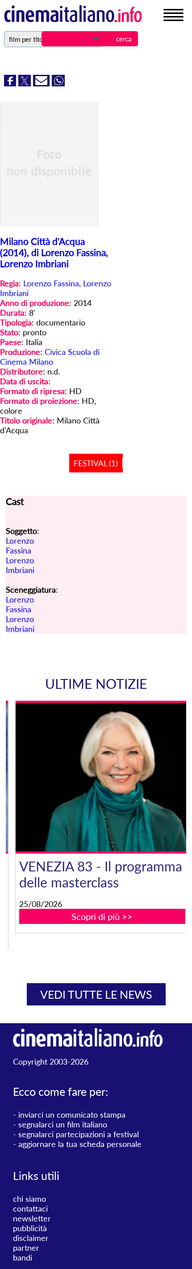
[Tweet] (25, 83)
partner (26, 1248)
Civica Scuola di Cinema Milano (50, 356)
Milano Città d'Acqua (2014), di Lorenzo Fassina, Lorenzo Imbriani (54, 252)
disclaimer (31, 1238)
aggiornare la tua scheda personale (80, 1144)
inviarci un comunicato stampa (71, 1114)
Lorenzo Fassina (51, 283)
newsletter (32, 1218)
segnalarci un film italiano (62, 1124)
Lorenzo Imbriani (20, 565)
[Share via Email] (42, 83)
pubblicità (30, 1228)
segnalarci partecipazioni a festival (78, 1134)
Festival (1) (96, 463)
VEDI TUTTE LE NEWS (96, 994)
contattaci (30, 1208)
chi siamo (29, 1199)
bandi (22, 1257)
